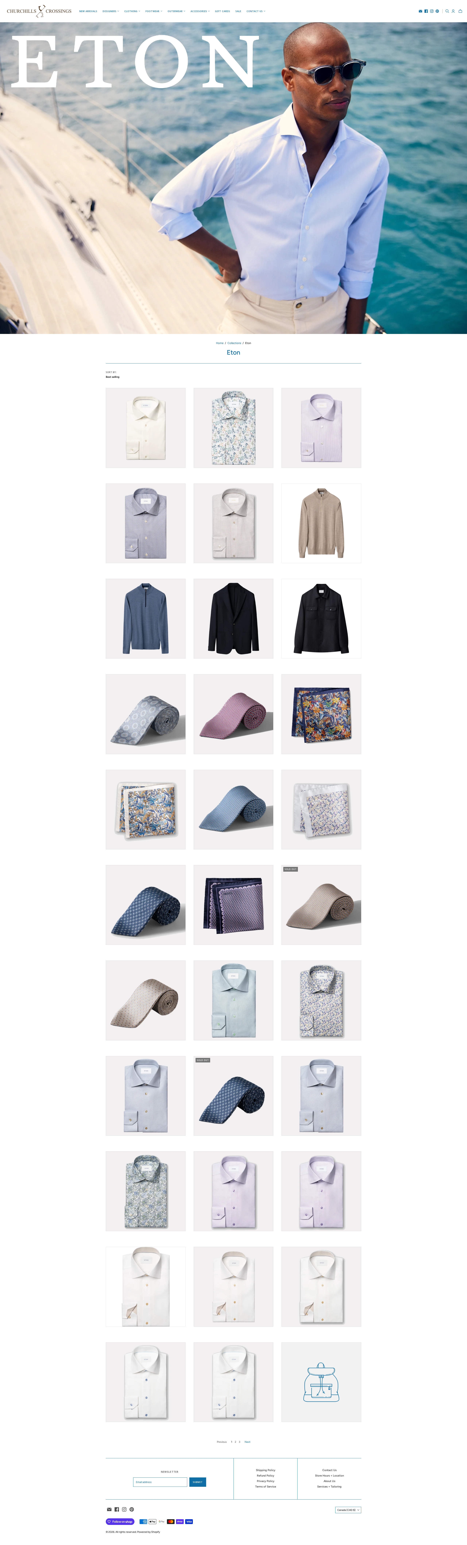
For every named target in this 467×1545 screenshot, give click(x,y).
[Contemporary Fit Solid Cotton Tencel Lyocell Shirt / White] (233, 1382)
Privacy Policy (265, 1481)
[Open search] (447, 11)
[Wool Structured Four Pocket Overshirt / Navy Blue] (321, 619)
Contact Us (329, 1470)
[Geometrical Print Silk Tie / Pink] (233, 714)
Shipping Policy (265, 1470)
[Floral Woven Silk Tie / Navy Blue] (146, 905)
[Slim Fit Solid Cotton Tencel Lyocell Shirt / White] (146, 1382)
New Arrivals (88, 11)
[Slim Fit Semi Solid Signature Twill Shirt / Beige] (321, 1096)
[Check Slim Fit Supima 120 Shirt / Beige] (233, 523)
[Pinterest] (437, 11)
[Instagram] (431, 11)
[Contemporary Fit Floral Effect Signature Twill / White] (321, 1382)
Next (247, 1441)
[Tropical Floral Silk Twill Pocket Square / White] (146, 810)
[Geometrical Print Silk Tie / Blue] (233, 810)
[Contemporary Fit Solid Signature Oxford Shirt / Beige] (146, 1287)
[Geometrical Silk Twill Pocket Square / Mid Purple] (233, 905)
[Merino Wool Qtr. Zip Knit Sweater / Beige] (321, 523)
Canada (346, 1510)
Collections (234, 343)
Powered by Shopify (148, 1531)
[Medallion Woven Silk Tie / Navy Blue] (233, 1096)
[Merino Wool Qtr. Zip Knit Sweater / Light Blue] (146, 619)
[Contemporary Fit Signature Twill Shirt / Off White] (146, 428)
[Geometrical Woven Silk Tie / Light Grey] (146, 1000)
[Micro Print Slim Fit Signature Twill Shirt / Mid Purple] (146, 523)
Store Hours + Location (329, 1475)
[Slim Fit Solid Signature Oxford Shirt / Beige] (321, 1287)
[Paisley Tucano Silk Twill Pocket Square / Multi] (321, 810)
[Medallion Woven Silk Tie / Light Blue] (146, 714)
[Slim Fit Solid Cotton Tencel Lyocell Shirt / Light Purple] (321, 1191)
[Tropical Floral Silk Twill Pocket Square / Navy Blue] (321, 714)
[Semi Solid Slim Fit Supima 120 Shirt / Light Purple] (321, 428)
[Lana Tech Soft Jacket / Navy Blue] (233, 619)
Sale (238, 11)
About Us (329, 1481)
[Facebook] (426, 11)
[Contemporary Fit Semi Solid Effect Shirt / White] (233, 1287)
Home (219, 343)
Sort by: (111, 372)
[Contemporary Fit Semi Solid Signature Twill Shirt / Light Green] (233, 1000)
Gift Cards (222, 11)
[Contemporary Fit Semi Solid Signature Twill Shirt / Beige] (146, 1096)
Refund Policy (265, 1475)
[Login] (453, 11)
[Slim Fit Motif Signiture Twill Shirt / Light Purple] (321, 1000)
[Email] (420, 11)
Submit (198, 1482)
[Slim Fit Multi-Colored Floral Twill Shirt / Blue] (233, 428)
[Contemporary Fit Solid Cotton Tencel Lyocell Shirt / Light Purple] (233, 1191)
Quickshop (125, 474)
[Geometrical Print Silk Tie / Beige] (321, 905)
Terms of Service (265, 1486)
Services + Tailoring (329, 1486)
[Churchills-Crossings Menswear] (39, 11)
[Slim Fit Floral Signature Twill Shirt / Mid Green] (146, 1191)
